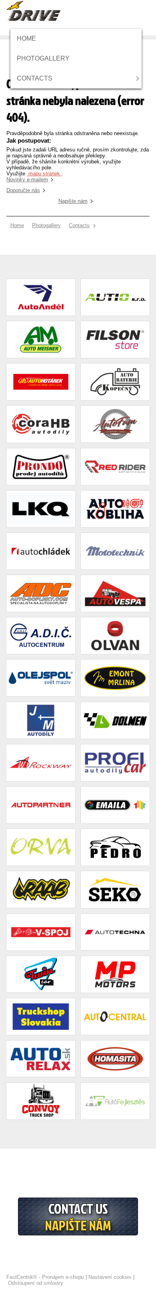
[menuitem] (29, 39)
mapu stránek (44, 174)
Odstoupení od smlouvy (35, 1283)
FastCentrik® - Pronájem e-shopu (45, 1277)
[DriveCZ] (33, 11)
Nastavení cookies (110, 1277)
